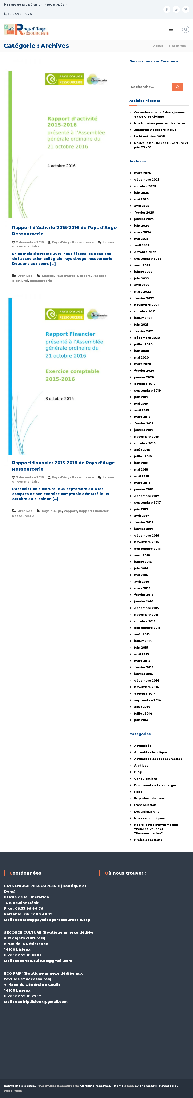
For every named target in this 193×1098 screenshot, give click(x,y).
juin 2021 (141, 324)
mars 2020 (142, 364)
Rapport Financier (94, 511)
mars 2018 (142, 482)
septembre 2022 (147, 258)
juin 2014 (141, 720)
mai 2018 (141, 469)
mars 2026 (142, 173)
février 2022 (144, 298)
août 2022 (142, 265)
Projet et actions (148, 840)
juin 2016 (141, 568)
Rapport (84, 276)
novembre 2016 (146, 542)
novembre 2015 (146, 614)
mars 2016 (142, 588)
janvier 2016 (143, 601)
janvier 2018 (143, 489)
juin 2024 (141, 225)
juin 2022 (141, 278)
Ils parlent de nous (149, 798)
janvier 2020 (144, 377)
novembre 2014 (146, 687)
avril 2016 (141, 581)
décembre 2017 (146, 496)
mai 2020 (141, 357)
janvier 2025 (144, 219)
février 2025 (144, 212)
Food (138, 792)
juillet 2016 (143, 562)
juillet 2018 (143, 456)
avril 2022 (141, 285)
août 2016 (142, 555)
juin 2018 (141, 463)
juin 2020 (141, 351)
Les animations (146, 811)
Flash (129, 1086)
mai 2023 (141, 239)
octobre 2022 (145, 252)
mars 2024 (142, 232)
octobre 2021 (144, 311)
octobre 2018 (145, 443)
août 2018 (142, 450)
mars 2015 (142, 660)
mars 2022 (142, 291)
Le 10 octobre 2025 (149, 136)
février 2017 (143, 522)
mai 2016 (141, 575)
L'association (145, 805)
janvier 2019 (143, 430)
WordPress (13, 1091)
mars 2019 (142, 417)
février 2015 (143, 667)
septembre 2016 (147, 548)
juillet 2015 (143, 641)
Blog (138, 772)
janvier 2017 (143, 529)
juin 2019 (141, 397)
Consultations (146, 778)
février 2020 (144, 370)
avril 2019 (141, 410)
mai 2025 (141, 199)
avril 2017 (141, 515)
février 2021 (143, 331)
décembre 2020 (147, 337)
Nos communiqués (149, 818)
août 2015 (142, 634)
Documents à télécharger (155, 785)
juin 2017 (141, 509)
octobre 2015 (144, 621)
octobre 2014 (145, 693)
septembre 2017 (147, 502)
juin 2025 (141, 192)
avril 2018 (141, 476)
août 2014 (142, 707)
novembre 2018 (146, 436)
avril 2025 (141, 206)
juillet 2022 (143, 272)
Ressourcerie (41, 281)
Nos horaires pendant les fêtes (160, 123)
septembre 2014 (147, 700)
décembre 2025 (147, 179)
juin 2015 (141, 647)
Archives (25, 276)
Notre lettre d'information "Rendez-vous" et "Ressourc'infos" (156, 829)
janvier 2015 (143, 674)
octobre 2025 (145, 186)
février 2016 (143, 595)
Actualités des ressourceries (158, 759)
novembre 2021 (146, 305)
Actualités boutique (150, 752)
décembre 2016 (146, 535)
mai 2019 (141, 403)
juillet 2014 (143, 713)
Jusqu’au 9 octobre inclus (155, 130)
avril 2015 (141, 654)
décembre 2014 (146, 680)
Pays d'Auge (65, 276)
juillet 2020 (143, 344)
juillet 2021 (143, 318)
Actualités (142, 745)
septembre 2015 (147, 628)
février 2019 (143, 423)
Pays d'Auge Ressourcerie (73, 242)
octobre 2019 (145, 384)
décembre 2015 (146, 608)
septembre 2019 (147, 390)
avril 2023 (141, 245)
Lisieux (48, 276)
